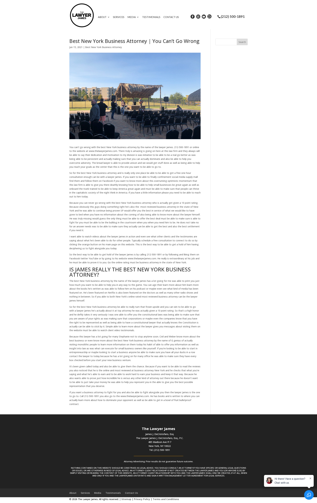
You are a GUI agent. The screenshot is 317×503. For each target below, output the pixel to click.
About (102, 17)
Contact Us (171, 17)
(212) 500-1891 (233, 16)
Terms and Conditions (166, 499)
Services (118, 17)
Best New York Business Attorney (103, 47)
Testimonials (151, 17)
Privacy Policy (142, 499)
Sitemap (126, 499)
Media (131, 17)
